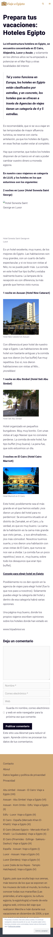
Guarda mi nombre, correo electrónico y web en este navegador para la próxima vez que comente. (27, 712)
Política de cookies (14, 926)
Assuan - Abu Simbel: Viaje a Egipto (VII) (24, 799)
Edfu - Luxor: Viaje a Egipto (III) (19, 814)
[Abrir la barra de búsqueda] (43, 3)
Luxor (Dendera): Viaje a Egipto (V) (21, 859)
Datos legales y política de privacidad (24, 774)
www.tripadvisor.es (14, 629)
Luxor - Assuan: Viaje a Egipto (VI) (21, 854)
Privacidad (9, 780)
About (6, 769)
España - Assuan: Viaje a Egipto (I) (21, 848)
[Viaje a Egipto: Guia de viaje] (13, 3)
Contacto (8, 763)
